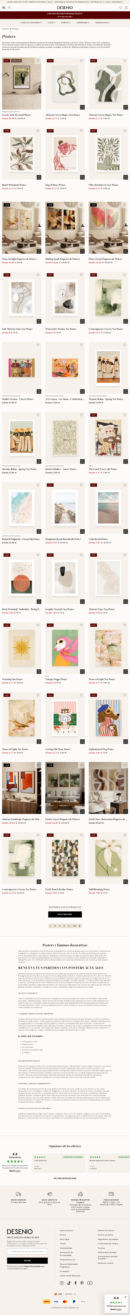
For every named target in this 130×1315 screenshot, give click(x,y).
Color (50, 23)
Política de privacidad (32, 1266)
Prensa (63, 1235)
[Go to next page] (79, 926)
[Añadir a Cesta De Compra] (82, 107)
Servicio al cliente (105, 1235)
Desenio (5, 29)
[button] (116, 1303)
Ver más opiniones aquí (65, 1178)
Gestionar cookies (105, 1263)
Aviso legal (64, 1239)
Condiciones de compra (108, 1244)
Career (63, 1244)
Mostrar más (65, 914)
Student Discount (67, 1260)
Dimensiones (82, 23)
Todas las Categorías (30, 23)
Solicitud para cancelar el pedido (108, 1257)
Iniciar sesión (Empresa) (70, 1276)
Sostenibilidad (66, 1248)
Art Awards (64, 1271)
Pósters (15, 29)
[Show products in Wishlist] (120, 8)
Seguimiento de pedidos (108, 1239)
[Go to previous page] (50, 926)
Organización (101, 23)
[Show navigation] (4, 8)
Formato (65, 23)
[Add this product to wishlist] (38, 61)
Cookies (101, 1248)
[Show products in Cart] (126, 8)
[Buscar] (9, 8)
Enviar (27, 1260)
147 (74, 926)
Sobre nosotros (66, 1230)
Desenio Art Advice (106, 1230)
